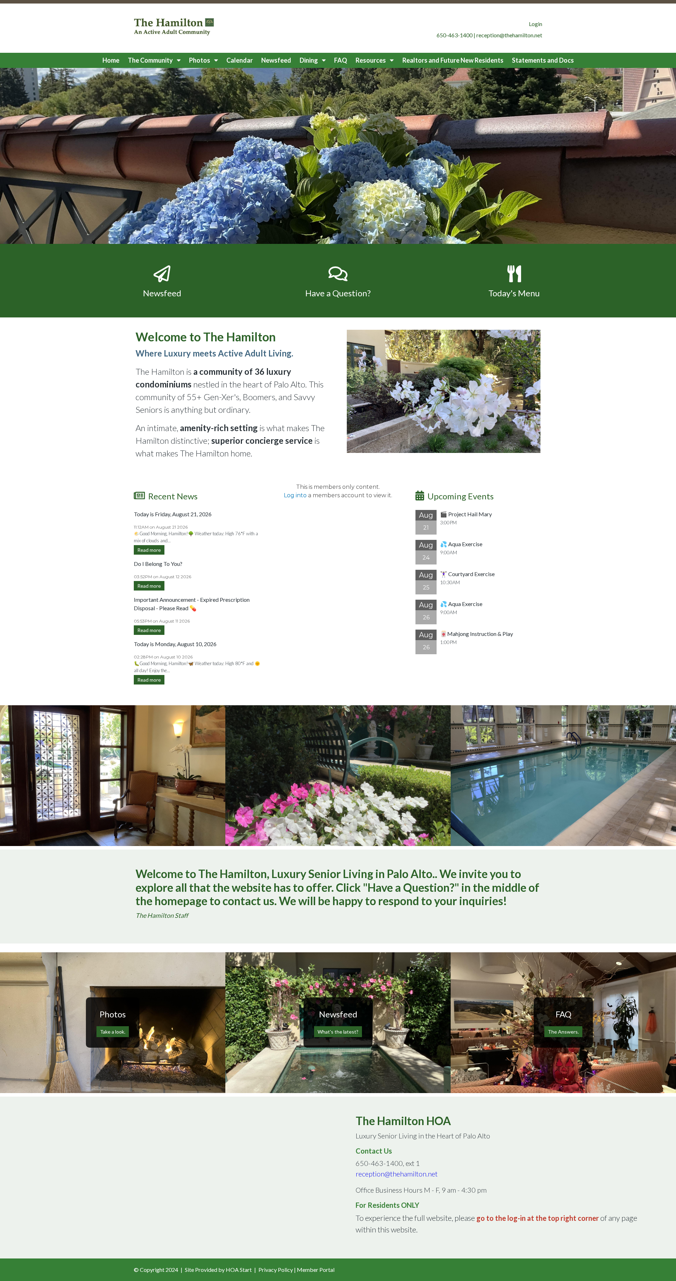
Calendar (239, 60)
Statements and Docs (543, 60)
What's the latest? (338, 1032)
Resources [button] (371, 60)
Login (535, 23)
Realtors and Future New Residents (452, 60)
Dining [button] (309, 60)
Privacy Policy (275, 1269)
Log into (295, 495)
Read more (149, 550)
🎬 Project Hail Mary (466, 514)
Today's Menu (514, 293)
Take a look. (112, 1032)
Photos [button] (200, 60)
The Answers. (563, 1032)
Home (110, 60)
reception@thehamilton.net (397, 1173)
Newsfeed (276, 60)
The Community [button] (151, 60)
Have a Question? (338, 293)
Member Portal (315, 1269)
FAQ (340, 60)
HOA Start (239, 1269)
